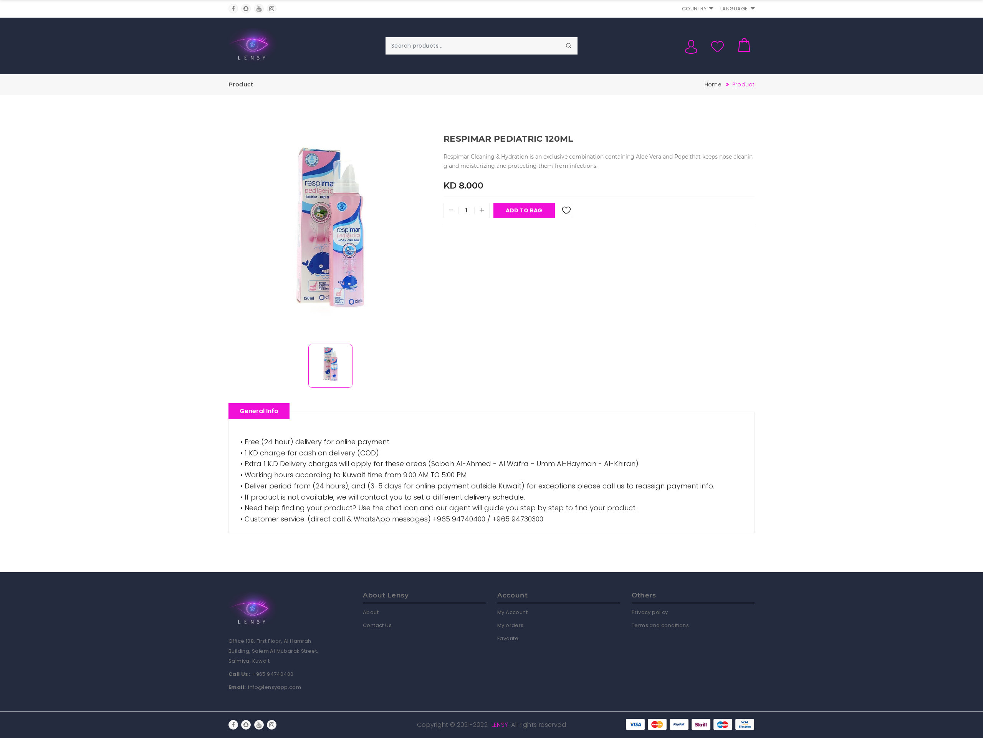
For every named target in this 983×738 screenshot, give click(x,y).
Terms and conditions (660, 625)
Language (734, 8)
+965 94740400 (272, 674)
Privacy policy (650, 612)
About (371, 612)
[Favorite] (566, 210)
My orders (510, 625)
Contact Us (377, 625)
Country (694, 8)
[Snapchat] (246, 8)
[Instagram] (271, 8)
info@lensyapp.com (274, 687)
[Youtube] (259, 8)
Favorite (507, 638)
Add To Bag (524, 210)
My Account (512, 612)
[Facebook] (233, 8)
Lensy (500, 724)
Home (713, 84)
